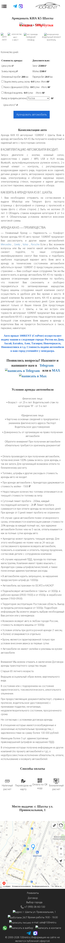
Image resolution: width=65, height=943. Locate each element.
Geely (17, 244)
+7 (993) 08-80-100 (34, 906)
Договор (33, 898)
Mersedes (6, 244)
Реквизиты (33, 893)
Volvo (26, 244)
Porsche (35, 244)
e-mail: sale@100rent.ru (44, 922)
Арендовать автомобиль (31, 114)
